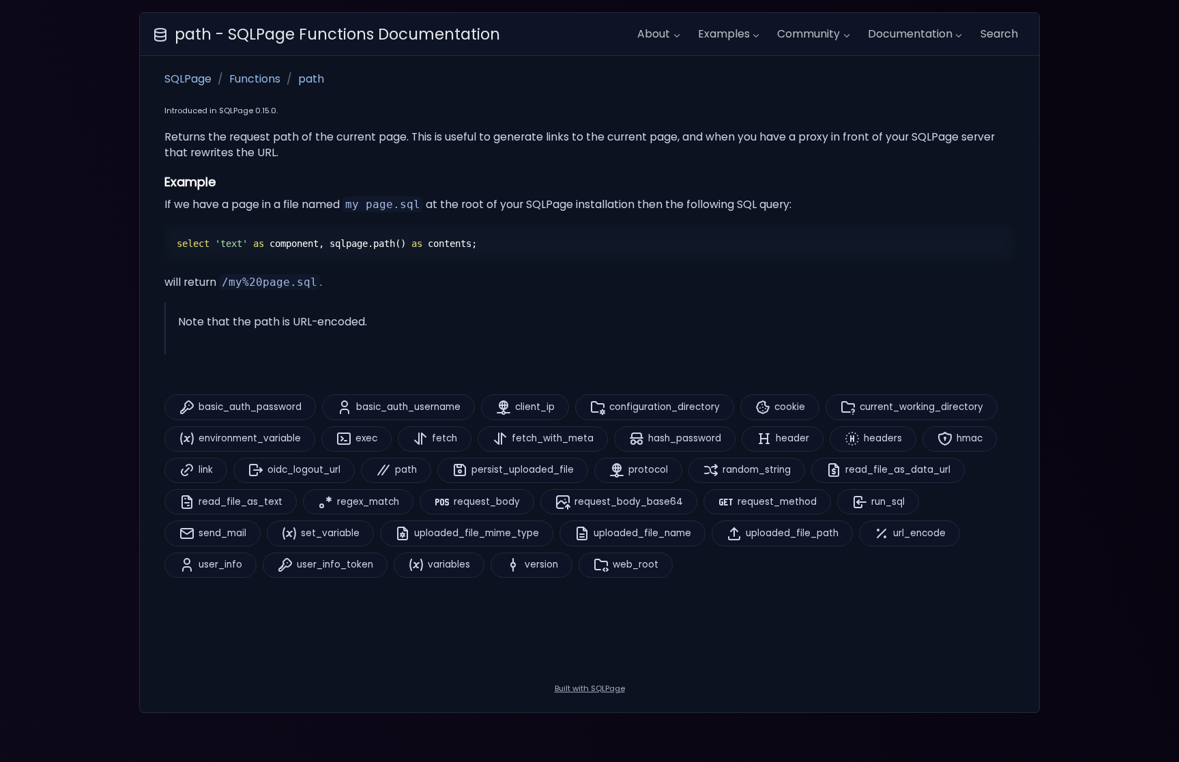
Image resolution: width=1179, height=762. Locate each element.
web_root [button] (635, 564)
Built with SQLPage (590, 688)
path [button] (406, 469)
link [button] (206, 469)
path (311, 79)
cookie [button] (789, 406)
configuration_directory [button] (664, 406)
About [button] (653, 34)
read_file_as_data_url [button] (897, 469)
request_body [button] (487, 501)
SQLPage (188, 79)
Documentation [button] (910, 34)
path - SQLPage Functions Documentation (337, 34)
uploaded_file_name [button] (642, 533)
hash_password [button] (684, 438)
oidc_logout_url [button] (303, 469)
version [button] (541, 564)
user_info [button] (220, 564)
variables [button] (449, 564)
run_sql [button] (888, 501)
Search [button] (999, 34)
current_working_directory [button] (921, 406)
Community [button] (808, 34)
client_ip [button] (535, 406)
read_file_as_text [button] (240, 501)
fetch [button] (444, 438)
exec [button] (366, 438)
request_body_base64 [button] (628, 501)
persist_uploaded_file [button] (522, 469)
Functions (254, 79)
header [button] (792, 438)
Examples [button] (724, 34)
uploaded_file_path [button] (792, 533)
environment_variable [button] (250, 438)
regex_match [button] (368, 501)
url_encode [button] (919, 533)
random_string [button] (757, 469)
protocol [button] (648, 469)
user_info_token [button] (335, 564)
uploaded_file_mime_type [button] (476, 533)
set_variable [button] (330, 533)
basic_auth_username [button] (408, 406)
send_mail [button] (222, 533)
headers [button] (883, 438)
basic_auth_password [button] (250, 406)
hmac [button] (969, 438)
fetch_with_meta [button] (553, 438)
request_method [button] (777, 501)
